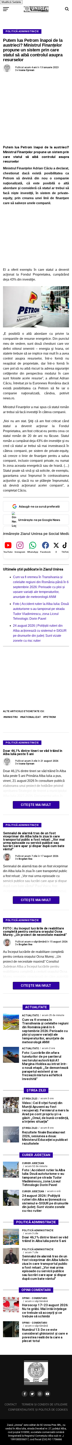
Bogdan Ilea (25, 858)
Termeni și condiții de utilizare (45, 1404)
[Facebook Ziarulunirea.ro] (25, 1394)
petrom (50, 717)
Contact (11, 1404)
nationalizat (31, 717)
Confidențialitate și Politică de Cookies (38, 1409)
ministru (11, 717)
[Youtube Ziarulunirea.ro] (47, 1394)
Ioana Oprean (26, 70)
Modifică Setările (11, 2)
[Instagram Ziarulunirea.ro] (40, 1394)
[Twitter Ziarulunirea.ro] (32, 1394)
